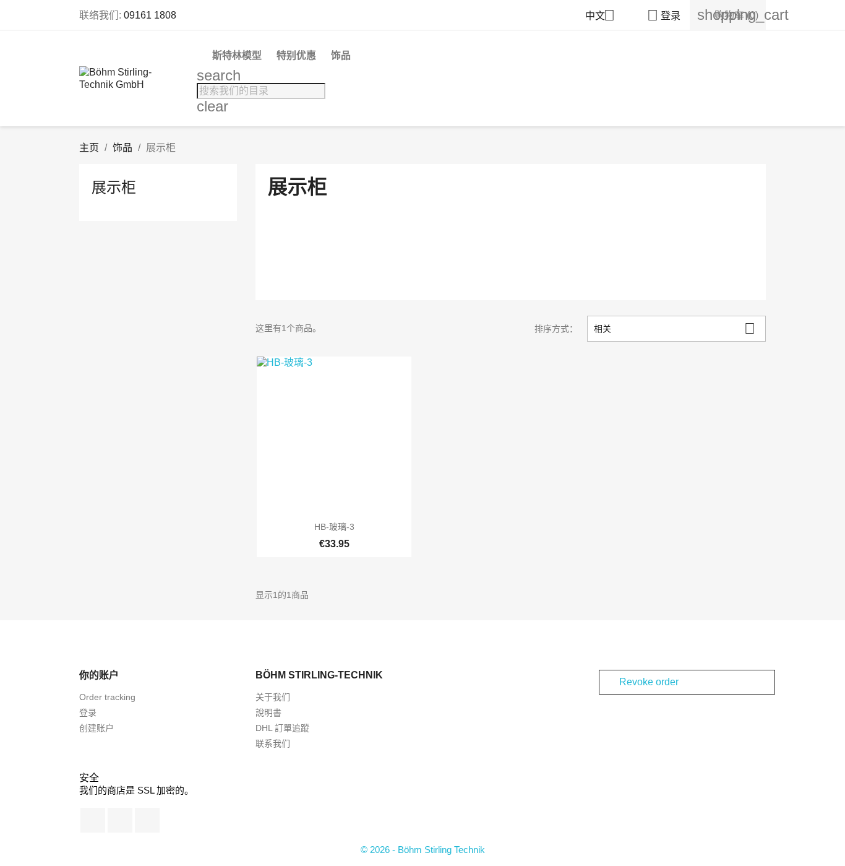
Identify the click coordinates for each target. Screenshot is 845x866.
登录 (88, 712)
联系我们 (272, 743)
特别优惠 (296, 55)
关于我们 (272, 697)
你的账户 (99, 675)
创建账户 (96, 728)
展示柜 (114, 187)
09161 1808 (150, 15)
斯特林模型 (237, 55)
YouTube (120, 820)
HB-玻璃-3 (334, 527)
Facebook (92, 820)
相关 (674, 328)
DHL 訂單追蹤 (282, 728)
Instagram (147, 820)
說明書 (268, 712)
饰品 (341, 55)
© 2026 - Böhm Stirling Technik (423, 849)
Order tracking (107, 697)
